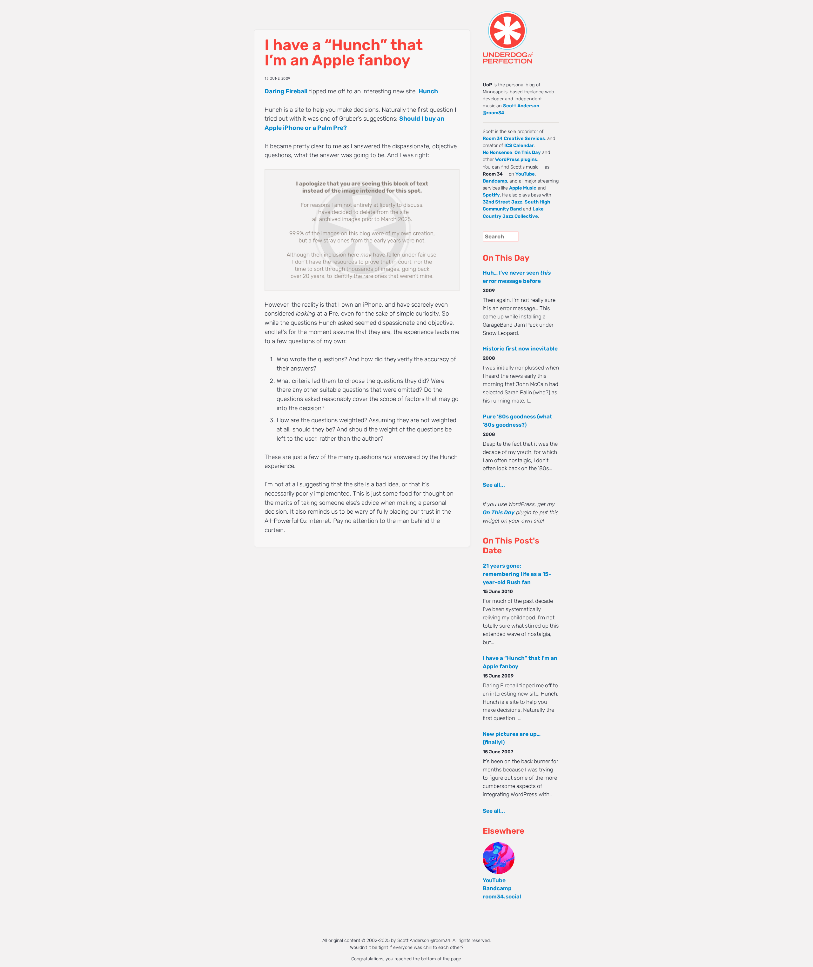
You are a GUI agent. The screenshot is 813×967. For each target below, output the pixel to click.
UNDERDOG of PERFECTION (519, 31)
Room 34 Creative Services (514, 138)
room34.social (502, 896)
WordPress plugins (516, 159)
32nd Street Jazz (502, 202)
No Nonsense (497, 152)
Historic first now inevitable (520, 348)
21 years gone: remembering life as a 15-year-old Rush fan (517, 574)
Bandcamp (495, 181)
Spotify (491, 195)
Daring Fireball (286, 91)
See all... (494, 485)
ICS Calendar (519, 145)
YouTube (525, 174)
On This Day (527, 152)
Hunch (428, 91)
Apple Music (522, 188)
